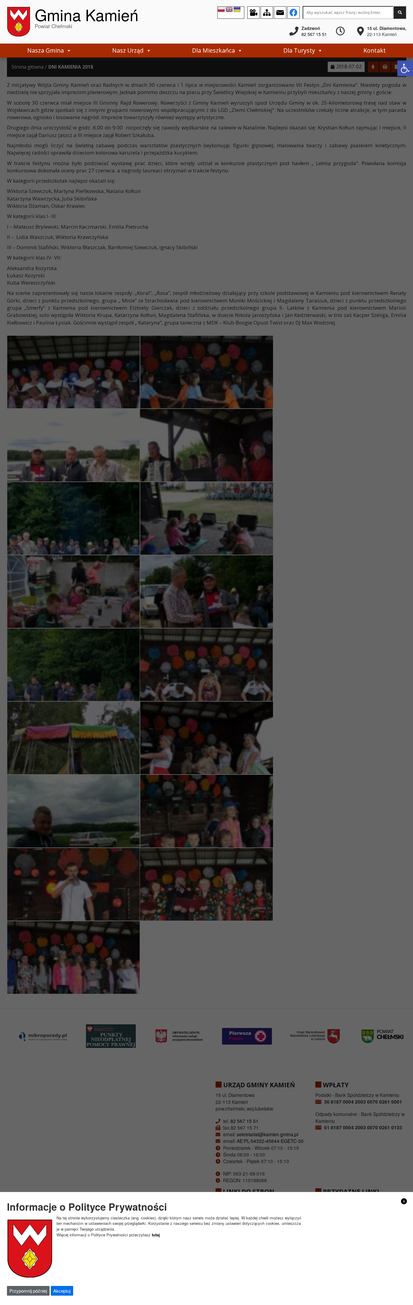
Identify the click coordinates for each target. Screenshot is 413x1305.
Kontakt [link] (374, 50)
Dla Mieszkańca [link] (213, 50)
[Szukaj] (399, 12)
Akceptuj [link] (61, 1291)
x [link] (404, 1201)
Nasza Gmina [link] (45, 50)
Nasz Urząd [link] (128, 50)
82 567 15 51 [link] (314, 34)
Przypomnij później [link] (28, 1291)
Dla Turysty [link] (299, 50)
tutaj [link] (156, 1235)
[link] (405, 68)
